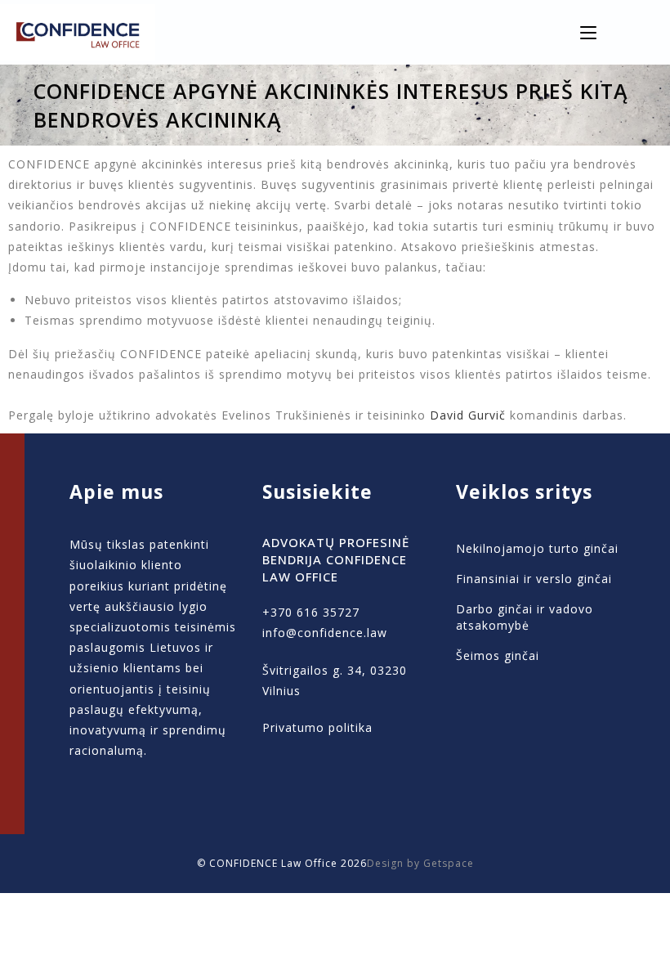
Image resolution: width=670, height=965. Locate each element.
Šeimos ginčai (497, 655)
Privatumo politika (317, 727)
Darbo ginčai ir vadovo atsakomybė (524, 617)
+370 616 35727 (311, 612)
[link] (468, 415)
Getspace (448, 863)
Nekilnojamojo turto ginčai (537, 548)
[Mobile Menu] (588, 32)
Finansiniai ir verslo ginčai (534, 578)
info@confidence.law (324, 632)
